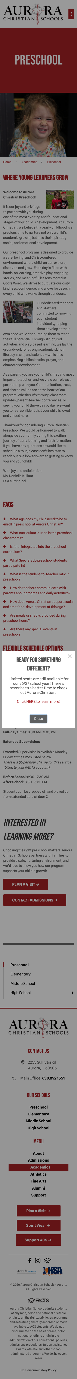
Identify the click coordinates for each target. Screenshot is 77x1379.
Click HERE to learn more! (38, 701)
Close (38, 718)
